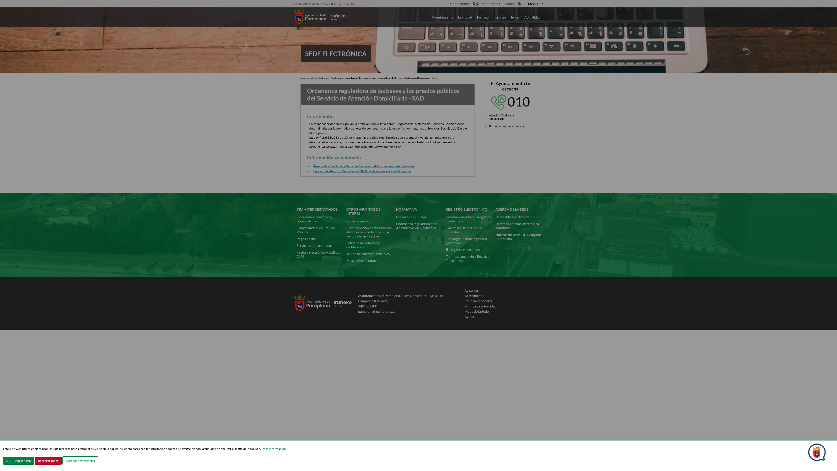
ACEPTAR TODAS (18, 460)
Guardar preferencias (80, 460)
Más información (274, 449)
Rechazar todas (48, 460)
